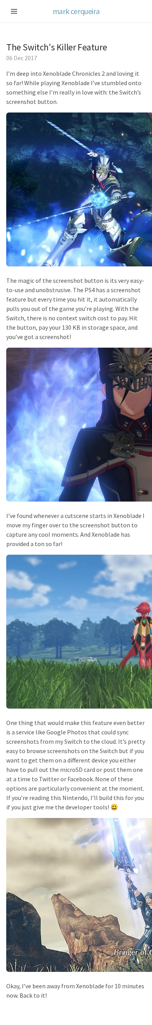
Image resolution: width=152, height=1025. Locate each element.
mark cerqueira (76, 11)
